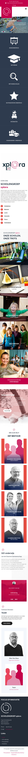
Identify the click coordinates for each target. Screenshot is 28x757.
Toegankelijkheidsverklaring (17, 752)
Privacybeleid (5, 741)
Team (14, 687)
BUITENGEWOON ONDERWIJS (14, 103)
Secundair (14, 65)
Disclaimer (4, 743)
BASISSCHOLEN (14, 257)
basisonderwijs (14, 48)
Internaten (14, 121)
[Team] (14, 685)
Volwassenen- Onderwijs (14, 140)
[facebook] (13, 5)
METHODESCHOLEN (14, 315)
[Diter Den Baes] (14, 655)
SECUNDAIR (14, 344)
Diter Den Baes (14, 658)
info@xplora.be (9, 729)
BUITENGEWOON (14, 287)
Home (3, 737)
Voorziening (14, 372)
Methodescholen (14, 84)
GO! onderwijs (5, 739)
